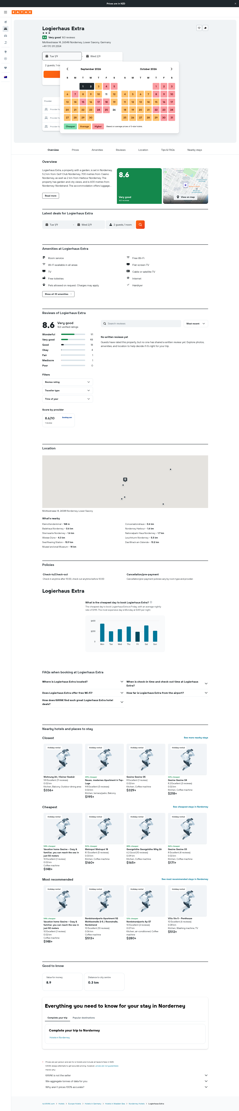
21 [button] (75, 109)
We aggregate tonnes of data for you (66, 1081)
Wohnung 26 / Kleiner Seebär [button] (59, 776)
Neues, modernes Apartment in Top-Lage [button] (104, 782)
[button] (235, 3)
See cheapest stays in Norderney (190, 806)
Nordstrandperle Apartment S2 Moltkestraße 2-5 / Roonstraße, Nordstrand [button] (101, 921)
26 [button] (114, 109)
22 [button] (82, 109)
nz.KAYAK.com (48, 1103)
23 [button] (90, 109)
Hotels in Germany (93, 1103)
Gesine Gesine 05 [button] (136, 776)
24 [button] (98, 109)
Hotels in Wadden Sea (115, 1103)
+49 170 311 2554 (51, 46)
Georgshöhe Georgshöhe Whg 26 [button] (144, 849)
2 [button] (91, 86)
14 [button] (75, 102)
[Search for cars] (5, 35)
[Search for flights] (5, 22)
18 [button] (106, 102)
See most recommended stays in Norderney (185, 879)
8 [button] (83, 94)
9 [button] (91, 94)
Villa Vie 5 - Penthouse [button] (180, 918)
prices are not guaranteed (107, 1066)
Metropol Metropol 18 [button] (96, 849)
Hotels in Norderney (60, 1037)
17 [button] (98, 102)
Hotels (61, 1103)
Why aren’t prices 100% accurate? (65, 1087)
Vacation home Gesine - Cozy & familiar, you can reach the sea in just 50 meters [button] (61, 852)
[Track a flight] (5, 58)
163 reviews (68, 37)
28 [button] (75, 117)
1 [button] (82, 86)
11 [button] (106, 94)
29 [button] (82, 117)
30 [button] (90, 117)
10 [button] (98, 94)
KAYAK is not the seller (58, 1075)
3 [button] (98, 86)
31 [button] (172, 117)
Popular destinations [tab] (84, 1017)
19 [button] (114, 102)
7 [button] (75, 94)
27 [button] (67, 117)
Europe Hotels (74, 1103)
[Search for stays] (5, 29)
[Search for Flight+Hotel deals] (5, 42)
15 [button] (83, 102)
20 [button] (67, 109)
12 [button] (114, 94)
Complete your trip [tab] (57, 1017)
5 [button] (114, 86)
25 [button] (106, 109)
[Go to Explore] (5, 52)
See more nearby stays (196, 737)
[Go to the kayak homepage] (22, 12)
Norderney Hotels (137, 1103)
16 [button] (91, 102)
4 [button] (106, 86)
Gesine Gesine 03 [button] (177, 849)
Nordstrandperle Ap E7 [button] (138, 921)
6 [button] (67, 94)
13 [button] (67, 102)
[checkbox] (58, 420)
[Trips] (5, 68)
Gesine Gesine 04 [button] (177, 780)
